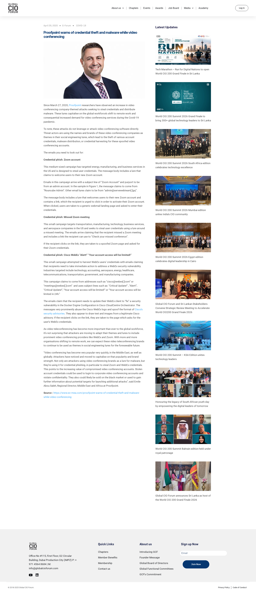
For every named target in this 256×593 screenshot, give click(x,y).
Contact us (104, 568)
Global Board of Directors (154, 563)
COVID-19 (81, 25)
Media (187, 8)
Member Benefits (107, 557)
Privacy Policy (224, 587)
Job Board (173, 8)
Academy (203, 8)
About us (116, 8)
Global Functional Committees (156, 568)
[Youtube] (30, 575)
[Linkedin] (37, 575)
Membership (105, 563)
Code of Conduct (240, 587)
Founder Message (150, 557)
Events (146, 8)
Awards (159, 8)
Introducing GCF (149, 551)
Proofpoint (75, 105)
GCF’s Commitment (150, 574)
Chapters (133, 8)
